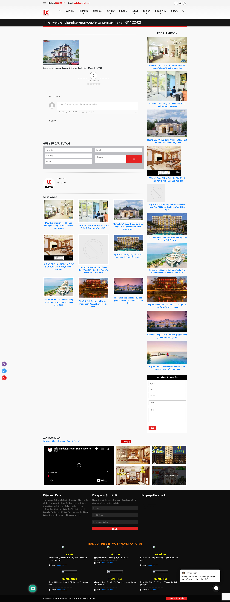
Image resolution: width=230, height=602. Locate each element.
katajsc (62, 178)
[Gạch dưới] (66, 112)
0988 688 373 (62, 565)
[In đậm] (59, 112)
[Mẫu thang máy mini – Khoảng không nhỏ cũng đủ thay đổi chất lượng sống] (58, 209)
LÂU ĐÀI (135, 11)
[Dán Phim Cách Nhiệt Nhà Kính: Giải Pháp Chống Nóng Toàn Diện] (93, 211)
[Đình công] (69, 112)
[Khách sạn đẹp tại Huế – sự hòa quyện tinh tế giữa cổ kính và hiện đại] (128, 286)
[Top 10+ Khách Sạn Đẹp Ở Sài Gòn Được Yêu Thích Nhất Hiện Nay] (128, 243)
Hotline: (57, 3)
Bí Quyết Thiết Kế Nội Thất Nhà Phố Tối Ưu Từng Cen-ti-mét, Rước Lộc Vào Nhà (58, 267)
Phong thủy (160, 11)
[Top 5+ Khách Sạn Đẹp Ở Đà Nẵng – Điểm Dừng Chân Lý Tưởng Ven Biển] (167, 352)
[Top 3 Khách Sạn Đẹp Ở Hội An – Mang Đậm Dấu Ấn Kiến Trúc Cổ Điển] (93, 288)
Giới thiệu (70, 11)
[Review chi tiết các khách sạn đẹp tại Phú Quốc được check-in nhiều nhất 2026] (58, 287)
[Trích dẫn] (79, 112)
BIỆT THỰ (111, 11)
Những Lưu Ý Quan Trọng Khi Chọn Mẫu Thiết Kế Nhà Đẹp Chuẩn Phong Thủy (128, 227)
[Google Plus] (185, 3)
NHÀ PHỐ (123, 11)
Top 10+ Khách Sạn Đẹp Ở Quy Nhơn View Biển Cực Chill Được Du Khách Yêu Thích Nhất (93, 270)
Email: (79, 3)
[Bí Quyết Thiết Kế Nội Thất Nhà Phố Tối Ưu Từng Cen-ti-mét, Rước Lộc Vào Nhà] (58, 248)
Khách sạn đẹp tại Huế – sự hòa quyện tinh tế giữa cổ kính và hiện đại (128, 300)
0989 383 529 (62, 590)
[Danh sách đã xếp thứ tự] (73, 112)
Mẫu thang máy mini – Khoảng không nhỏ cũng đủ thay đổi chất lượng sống (58, 225)
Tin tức (174, 11)
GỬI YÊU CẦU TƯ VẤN (176, 598)
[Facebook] (176, 3)
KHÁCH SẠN (97, 11)
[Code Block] (83, 112)
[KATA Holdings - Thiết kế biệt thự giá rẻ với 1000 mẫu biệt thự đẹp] (46, 12)
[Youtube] (180, 3)
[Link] (86, 112)
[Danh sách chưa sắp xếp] (76, 112)
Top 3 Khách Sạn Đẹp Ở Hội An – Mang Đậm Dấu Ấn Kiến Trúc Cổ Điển (93, 304)
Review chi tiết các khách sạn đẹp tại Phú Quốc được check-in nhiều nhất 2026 (58, 302)
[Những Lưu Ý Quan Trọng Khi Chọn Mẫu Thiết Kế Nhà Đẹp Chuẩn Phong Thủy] (128, 210)
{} (89, 112)
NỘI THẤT (146, 11)
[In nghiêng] (63, 112)
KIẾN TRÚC (83, 11)
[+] (93, 112)
